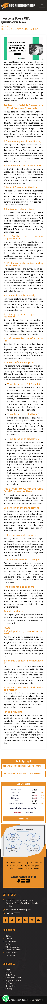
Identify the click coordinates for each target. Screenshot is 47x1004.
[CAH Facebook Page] (5, 920)
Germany (38, 862)
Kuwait (20, 868)
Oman (36, 868)
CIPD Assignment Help (15, 1000)
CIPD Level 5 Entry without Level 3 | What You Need (22, 773)
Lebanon (28, 868)
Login (7, 969)
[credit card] (23, 881)
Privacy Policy (11, 952)
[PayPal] (18, 881)
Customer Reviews (13, 977)
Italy (9, 865)
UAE (25, 862)
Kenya (15, 865)
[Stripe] (28, 881)
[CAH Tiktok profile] (39, 920)
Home (4, 26)
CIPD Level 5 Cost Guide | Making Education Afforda (22, 765)
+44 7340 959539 (13, 913)
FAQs (7, 944)
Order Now (10, 975)
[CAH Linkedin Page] (25, 920)
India (19, 862)
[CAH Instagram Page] (32, 920)
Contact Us (10, 955)
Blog (8, 26)
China (12, 862)
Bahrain (31, 865)
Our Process (10, 941)
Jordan (23, 865)
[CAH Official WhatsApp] (5, 998)
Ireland (12, 868)
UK (7, 862)
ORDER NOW (23, 818)
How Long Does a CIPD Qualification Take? (19, 29)
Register (9, 972)
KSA (30, 862)
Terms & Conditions (13, 949)
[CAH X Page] (12, 920)
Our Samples (10, 983)
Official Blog (10, 986)
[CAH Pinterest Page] (19, 920)
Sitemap (8, 988)
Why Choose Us (12, 947)
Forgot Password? (13, 980)
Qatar (38, 865)
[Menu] (42, 5)
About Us (9, 938)
